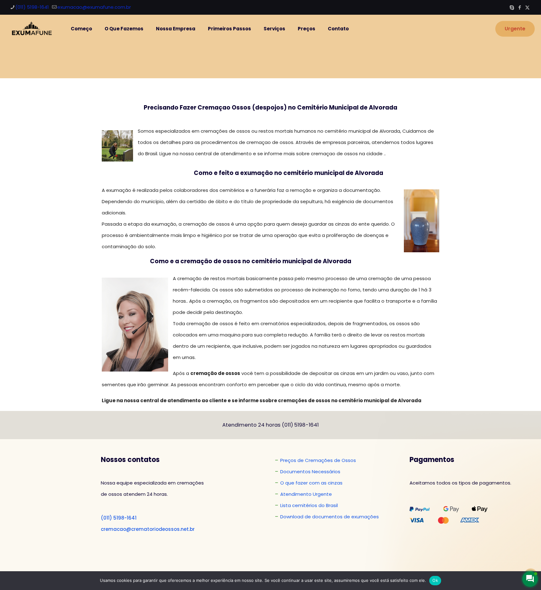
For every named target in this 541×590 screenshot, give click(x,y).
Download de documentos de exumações (329, 516)
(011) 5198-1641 (32, 7)
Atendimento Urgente (306, 494)
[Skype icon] (511, 7)
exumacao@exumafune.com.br (94, 7)
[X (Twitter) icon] (527, 7)
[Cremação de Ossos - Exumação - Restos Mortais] (30, 29)
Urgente (515, 28)
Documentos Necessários (310, 471)
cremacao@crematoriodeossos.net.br (148, 529)
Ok (435, 580)
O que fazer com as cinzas (311, 483)
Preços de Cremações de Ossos (318, 460)
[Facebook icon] (519, 7)
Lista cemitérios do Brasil (309, 505)
